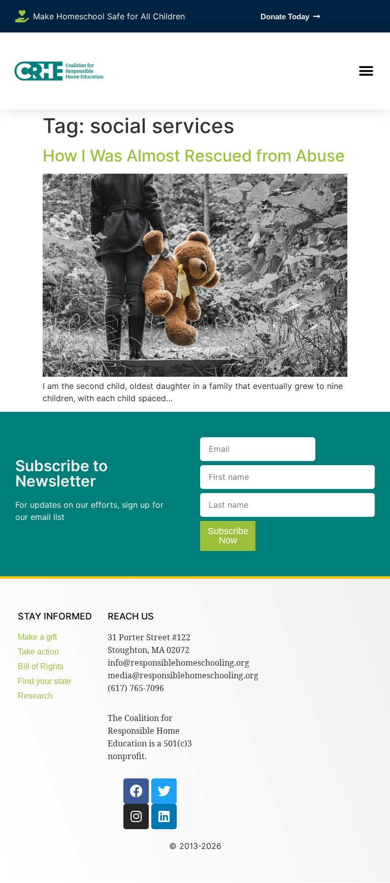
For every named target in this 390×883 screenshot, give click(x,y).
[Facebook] (136, 791)
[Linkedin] (164, 816)
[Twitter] (164, 791)
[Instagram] (136, 816)
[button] (365, 71)
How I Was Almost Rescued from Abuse (194, 156)
